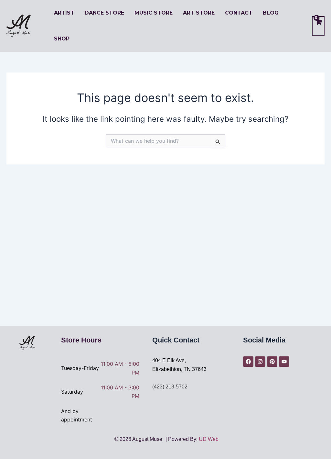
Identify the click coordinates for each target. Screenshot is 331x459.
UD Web (209, 439)
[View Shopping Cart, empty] (318, 25)
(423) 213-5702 (169, 386)
